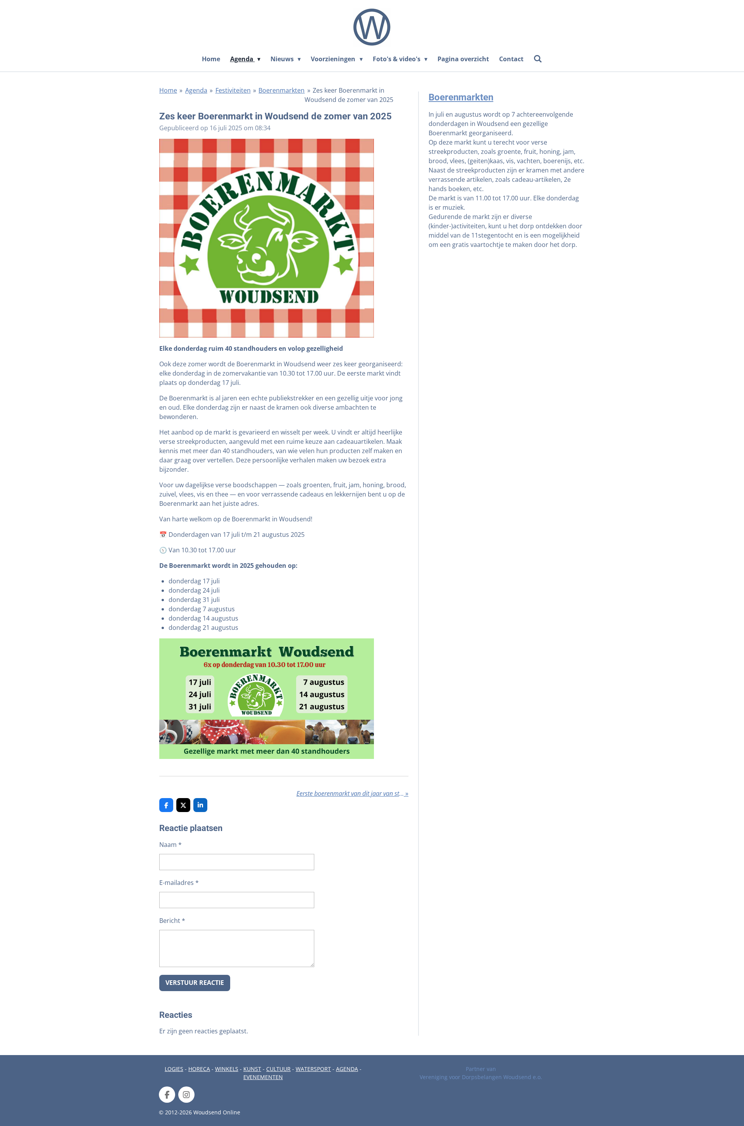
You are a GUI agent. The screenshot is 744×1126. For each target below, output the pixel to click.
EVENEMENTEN (263, 1077)
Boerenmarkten (281, 90)
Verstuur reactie (194, 982)
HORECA (199, 1069)
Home (168, 90)
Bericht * (172, 920)
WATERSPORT (313, 1069)
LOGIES (174, 1069)
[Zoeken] (538, 58)
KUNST (252, 1069)
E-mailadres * (179, 882)
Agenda (196, 90)
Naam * (170, 844)
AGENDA (347, 1069)
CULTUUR (278, 1069)
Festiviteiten (233, 90)
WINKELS (226, 1069)
